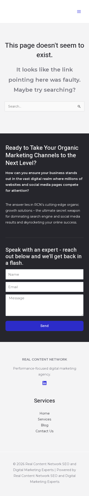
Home (44, 413)
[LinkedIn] (44, 383)
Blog (44, 425)
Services (44, 419)
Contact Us (44, 431)
